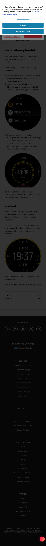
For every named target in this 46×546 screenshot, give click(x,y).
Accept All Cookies (23, 31)
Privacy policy (12, 14)
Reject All (23, 25)
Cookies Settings (23, 19)
